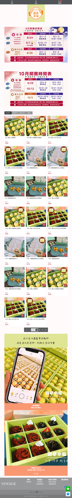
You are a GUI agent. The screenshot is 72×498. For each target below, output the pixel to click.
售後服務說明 (52, 484)
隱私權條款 (64, 479)
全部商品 (39, 479)
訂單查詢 (39, 481)
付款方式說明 (52, 479)
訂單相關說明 (39, 484)
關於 (28, 479)
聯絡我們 (28, 481)
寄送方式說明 (52, 481)
